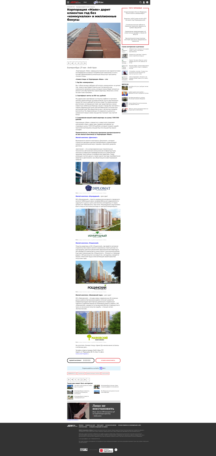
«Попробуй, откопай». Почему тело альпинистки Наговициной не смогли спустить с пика (138, 73)
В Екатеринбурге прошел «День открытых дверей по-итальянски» (110, 386)
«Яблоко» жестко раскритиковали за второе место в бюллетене (138, 109)
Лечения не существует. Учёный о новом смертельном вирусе (138, 55)
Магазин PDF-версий (110, 425)
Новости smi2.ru (72, 420)
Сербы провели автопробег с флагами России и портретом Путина (138, 92)
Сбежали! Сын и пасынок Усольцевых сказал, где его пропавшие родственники (139, 50)
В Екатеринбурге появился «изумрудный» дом (81, 397)
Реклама (81, 425)
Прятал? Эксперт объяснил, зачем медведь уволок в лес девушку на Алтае (138, 61)
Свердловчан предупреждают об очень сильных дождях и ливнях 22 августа (135, 33)
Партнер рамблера (93, 449)
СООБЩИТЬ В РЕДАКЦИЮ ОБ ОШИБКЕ (98, 426)
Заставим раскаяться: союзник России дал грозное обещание (137, 98)
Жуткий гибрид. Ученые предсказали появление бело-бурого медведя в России (139, 67)
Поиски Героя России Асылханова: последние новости (138, 104)
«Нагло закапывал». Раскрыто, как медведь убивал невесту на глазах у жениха (138, 78)
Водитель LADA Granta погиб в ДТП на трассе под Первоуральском (135, 19)
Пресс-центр (100, 425)
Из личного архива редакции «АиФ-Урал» (78, 59)
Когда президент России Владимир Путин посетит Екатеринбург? (135, 12)
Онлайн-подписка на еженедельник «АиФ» (129, 425)
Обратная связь (83, 426)
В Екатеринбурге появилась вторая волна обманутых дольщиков (81, 392)
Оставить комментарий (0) (108, 360)
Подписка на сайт (90, 425)
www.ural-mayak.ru (82, 354)
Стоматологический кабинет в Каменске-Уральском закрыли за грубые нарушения (135, 26)
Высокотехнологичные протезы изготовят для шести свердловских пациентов (135, 40)
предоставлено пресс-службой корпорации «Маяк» (92, 193)
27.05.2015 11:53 (71, 7)
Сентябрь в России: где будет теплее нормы (138, 87)
